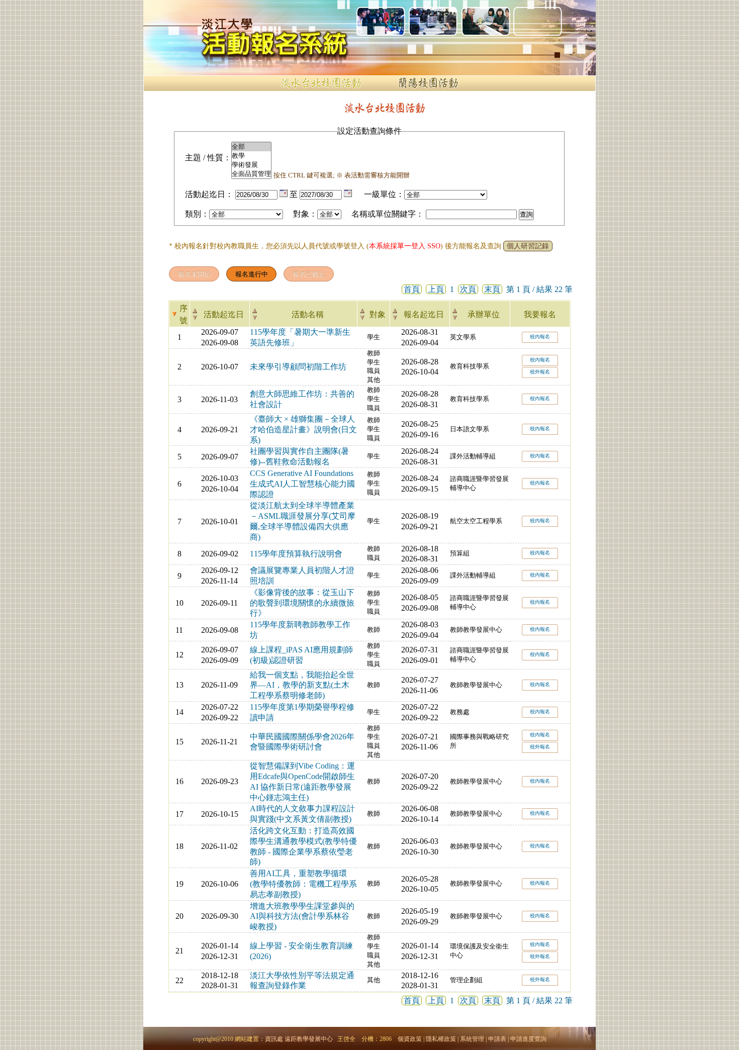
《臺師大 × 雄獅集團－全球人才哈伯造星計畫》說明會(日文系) (303, 429)
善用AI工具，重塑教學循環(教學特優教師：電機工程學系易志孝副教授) (303, 884)
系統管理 (472, 1038)
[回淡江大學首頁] (228, 25)
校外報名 (540, 371)
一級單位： (384, 194)
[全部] (251, 146)
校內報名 (540, 336)
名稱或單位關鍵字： (387, 214)
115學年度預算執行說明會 (296, 553)
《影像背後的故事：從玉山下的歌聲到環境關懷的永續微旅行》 (302, 603)
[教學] (251, 155)
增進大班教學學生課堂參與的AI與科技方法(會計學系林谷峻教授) (302, 916)
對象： (305, 214)
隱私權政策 (441, 1038)
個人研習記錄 (528, 246)
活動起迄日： (209, 194)
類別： (197, 214)
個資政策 (410, 1038)
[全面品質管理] (251, 173)
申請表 (497, 1038)
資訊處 (274, 1038)
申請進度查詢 (528, 1038)
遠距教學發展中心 (309, 1038)
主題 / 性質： (208, 157)
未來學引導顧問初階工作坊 (298, 366)
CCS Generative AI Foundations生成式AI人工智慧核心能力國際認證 (302, 484)
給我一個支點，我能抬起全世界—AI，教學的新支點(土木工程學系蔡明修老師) (302, 685)
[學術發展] (251, 164)
